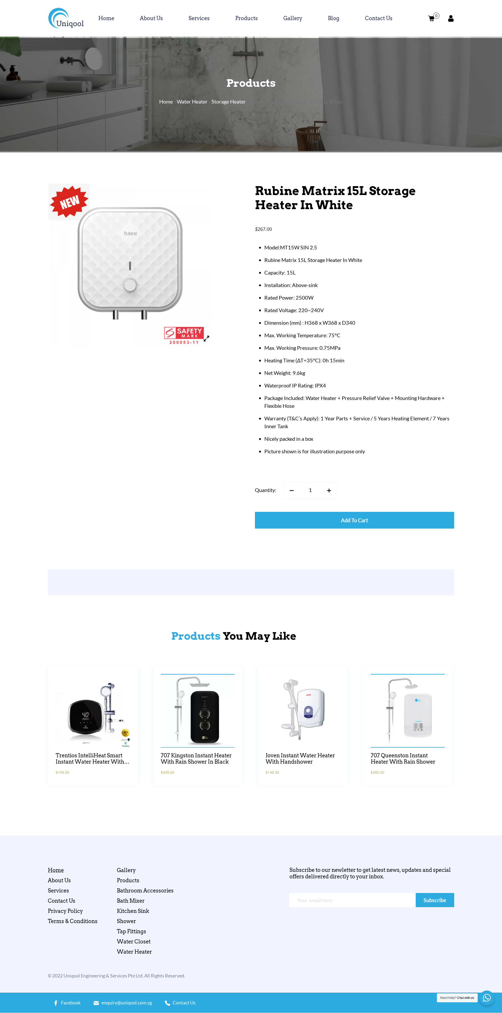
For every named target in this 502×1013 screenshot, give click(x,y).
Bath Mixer (131, 901)
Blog (333, 18)
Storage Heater (229, 101)
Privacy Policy (65, 911)
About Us (151, 18)
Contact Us (378, 18)
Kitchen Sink (133, 911)
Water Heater (192, 101)
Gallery (292, 18)
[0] (431, 18)
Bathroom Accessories (145, 891)
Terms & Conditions (73, 921)
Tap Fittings (131, 931)
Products (246, 18)
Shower (126, 921)
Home (106, 18)
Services (199, 18)
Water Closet (134, 941)
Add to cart (354, 520)
